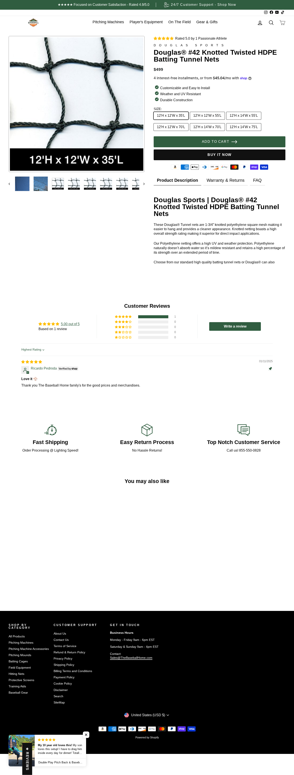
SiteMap (59, 702)
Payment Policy (64, 677)
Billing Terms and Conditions (73, 671)
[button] (123, 316)
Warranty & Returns (225, 180)
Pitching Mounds (20, 655)
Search (58, 696)
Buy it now (219, 155)
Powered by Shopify (147, 737)
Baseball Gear (18, 692)
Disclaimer (61, 690)
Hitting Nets (16, 674)
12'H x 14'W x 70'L (207, 127)
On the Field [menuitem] (179, 22)
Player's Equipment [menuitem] (146, 22)
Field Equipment (20, 667)
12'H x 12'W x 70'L (171, 127)
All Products (17, 636)
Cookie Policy (63, 683)
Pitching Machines (21, 642)
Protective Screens (21, 680)
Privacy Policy (63, 658)
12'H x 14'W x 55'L (244, 115)
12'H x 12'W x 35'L (171, 115)
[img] (31, 362)
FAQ (257, 180)
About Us (60, 633)
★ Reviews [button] (27, 758)
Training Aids (17, 686)
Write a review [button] (235, 326)
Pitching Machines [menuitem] (108, 22)
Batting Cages (18, 661)
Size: (158, 109)
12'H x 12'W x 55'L (207, 115)
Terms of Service (65, 646)
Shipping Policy (64, 664)
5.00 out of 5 (70, 324)
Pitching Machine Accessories (29, 649)
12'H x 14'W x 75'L (244, 127)
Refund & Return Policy (69, 652)
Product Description (177, 180)
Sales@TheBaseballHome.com (131, 657)
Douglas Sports (190, 45)
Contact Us (61, 639)
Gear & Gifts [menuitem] (207, 22)
